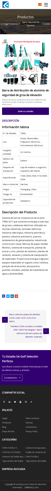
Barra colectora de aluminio (30, 24)
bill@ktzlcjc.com (32, 487)
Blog (4, 427)
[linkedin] (9, 402)
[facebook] (4, 402)
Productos (13, 24)
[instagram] (26, 402)
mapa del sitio (8, 431)
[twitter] (15, 402)
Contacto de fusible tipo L (13, 456)
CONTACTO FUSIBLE (11, 452)
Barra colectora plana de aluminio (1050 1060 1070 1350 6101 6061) (24, 318)
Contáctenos (10, 377)
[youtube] (20, 402)
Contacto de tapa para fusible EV (35, 448)
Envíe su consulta (25, 111)
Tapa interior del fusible (36, 461)
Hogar (5, 24)
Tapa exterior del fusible (12, 461)
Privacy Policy (32, 431)
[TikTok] (31, 402)
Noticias (29, 422)
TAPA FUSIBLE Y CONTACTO (9, 448)
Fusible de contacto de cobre (36, 452)
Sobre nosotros (32, 418)
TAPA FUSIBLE (32, 456)
